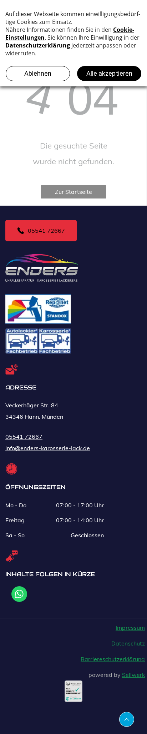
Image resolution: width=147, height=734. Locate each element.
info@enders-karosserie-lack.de (47, 448)
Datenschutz (128, 643)
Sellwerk (133, 674)
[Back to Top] (126, 719)
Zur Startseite (73, 191)
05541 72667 (23, 436)
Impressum (130, 627)
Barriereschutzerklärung (113, 659)
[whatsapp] (19, 595)
